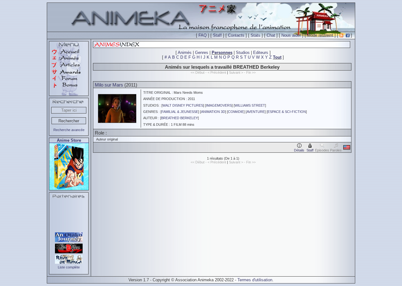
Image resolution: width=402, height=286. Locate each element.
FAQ (202, 35)
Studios (243, 52)
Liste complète (69, 267)
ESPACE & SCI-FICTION (287, 112)
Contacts (236, 35)
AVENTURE (256, 112)
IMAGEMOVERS (219, 105)
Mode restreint (320, 35)
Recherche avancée (68, 130)
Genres (201, 52)
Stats (255, 35)
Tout (277, 57)
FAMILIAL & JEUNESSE (179, 112)
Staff (217, 35)
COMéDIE (236, 112)
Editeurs (260, 52)
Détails (299, 150)
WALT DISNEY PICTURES (182, 105)
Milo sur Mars (109, 84)
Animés (185, 52)
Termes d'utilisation (254, 280)
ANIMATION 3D (213, 112)
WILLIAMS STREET (250, 105)
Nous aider (291, 35)
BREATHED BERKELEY (179, 118)
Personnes (222, 52)
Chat (271, 35)
